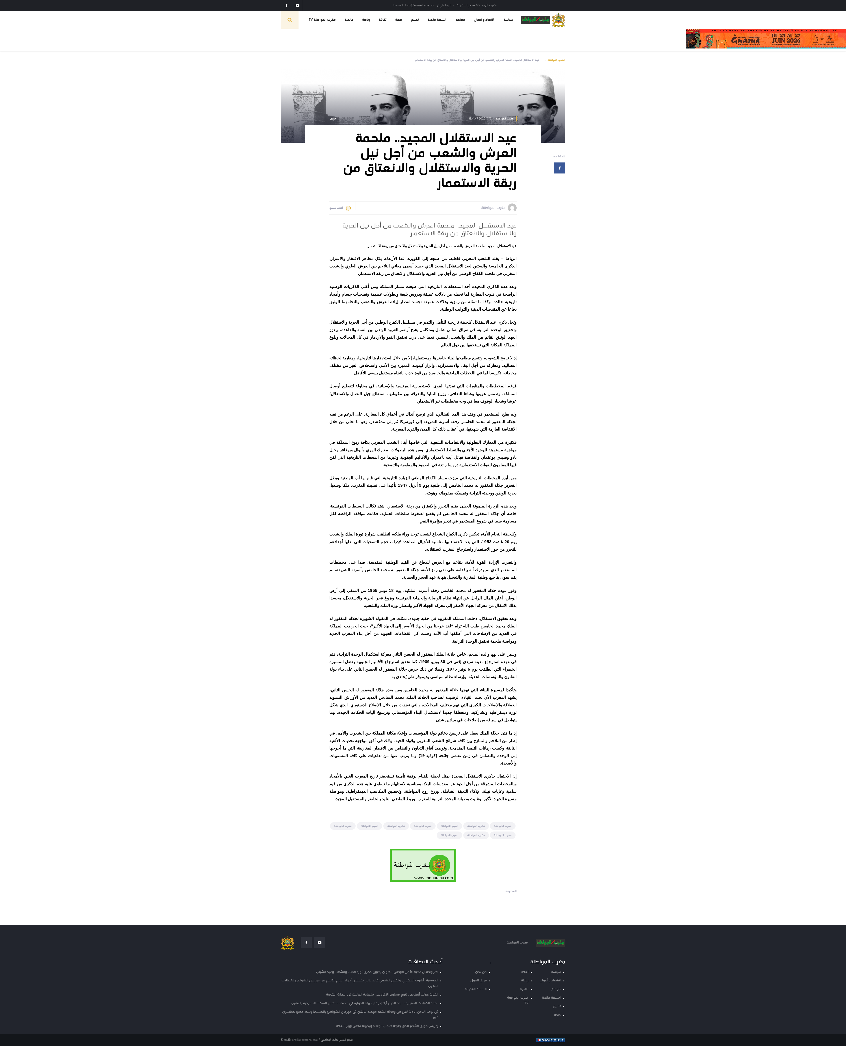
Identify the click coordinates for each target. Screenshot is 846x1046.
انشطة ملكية (437, 20)
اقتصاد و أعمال (484, 20)
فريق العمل (478, 980)
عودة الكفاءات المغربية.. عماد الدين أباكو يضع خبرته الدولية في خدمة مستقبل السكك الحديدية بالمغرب (364, 1003)
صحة (398, 20)
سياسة (508, 20)
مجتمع (460, 20)
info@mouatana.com (304, 1039)
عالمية (349, 20)
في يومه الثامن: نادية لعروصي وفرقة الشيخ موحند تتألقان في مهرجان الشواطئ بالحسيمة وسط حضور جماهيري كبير (360, 1014)
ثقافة (382, 20)
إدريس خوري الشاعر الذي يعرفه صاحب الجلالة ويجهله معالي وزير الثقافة (387, 1026)
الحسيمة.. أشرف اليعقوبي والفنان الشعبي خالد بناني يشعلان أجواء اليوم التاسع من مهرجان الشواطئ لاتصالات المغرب (360, 983)
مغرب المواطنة (556, 60)
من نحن (481, 972)
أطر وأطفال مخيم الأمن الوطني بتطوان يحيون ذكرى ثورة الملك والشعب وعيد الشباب (377, 972)
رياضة (366, 20)
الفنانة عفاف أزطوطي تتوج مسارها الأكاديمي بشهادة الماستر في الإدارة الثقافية (382, 995)
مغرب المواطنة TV (322, 20)
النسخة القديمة (476, 989)
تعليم (415, 20)
